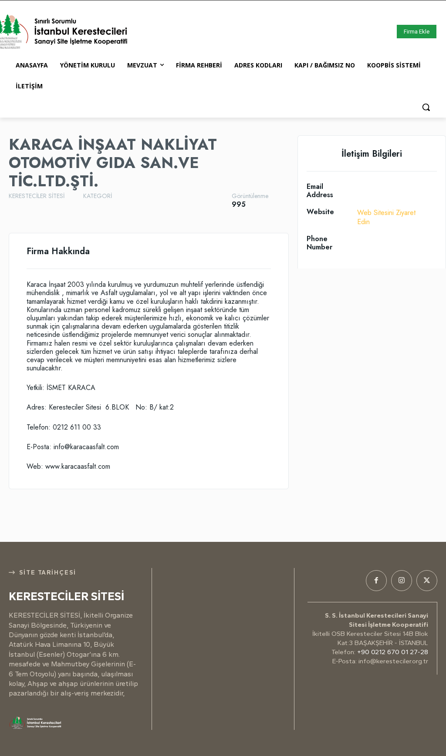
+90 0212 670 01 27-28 (392, 652)
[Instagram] (401, 580)
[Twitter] (426, 580)
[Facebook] (376, 580)
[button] (426, 107)
